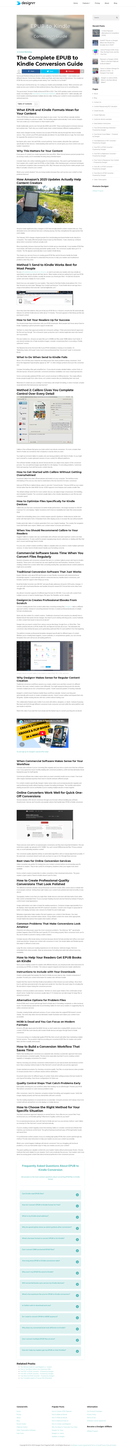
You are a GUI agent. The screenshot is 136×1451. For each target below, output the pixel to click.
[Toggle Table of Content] (35, 104)
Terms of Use (91, 1418)
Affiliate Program (98, 191)
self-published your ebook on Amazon (34, 272)
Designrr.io (68, 606)
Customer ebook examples (103, 119)
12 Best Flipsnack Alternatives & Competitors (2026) (110, 33)
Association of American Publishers (43, 94)
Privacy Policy (91, 1414)
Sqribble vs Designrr (58, 1436)
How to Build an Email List (60, 1421)
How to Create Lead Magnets (61, 1424)
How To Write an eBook (59, 1418)
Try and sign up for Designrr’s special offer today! (33, 752)
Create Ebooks (99, 111)
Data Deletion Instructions (102, 123)
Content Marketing (25, 52)
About (107, 3)
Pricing (97, 3)
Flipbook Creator (22, 1427)
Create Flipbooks (99, 115)
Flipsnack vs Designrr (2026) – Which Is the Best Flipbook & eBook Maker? (109, 61)
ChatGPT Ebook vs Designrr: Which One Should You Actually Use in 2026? (109, 43)
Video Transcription (100, 179)
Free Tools (20, 1433)
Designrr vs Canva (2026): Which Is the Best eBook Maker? (109, 80)
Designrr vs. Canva (58, 1433)
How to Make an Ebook (59, 1414)
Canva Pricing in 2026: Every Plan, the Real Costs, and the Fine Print (109, 52)
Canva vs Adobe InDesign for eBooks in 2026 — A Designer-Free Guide (109, 71)
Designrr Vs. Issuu (57, 1430)
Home (76, 3)
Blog (115, 3)
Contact (113, 1445)
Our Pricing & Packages (94, 1411)
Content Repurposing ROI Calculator (105, 106)
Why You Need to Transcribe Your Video (65, 1427)
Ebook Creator (21, 1424)
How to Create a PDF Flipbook (62, 1411)
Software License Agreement (96, 1421)
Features (86, 3)
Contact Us (97, 102)
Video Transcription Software (26, 1430)
